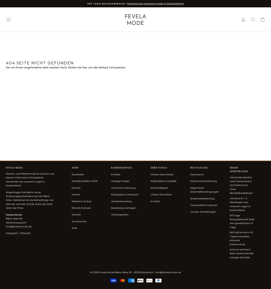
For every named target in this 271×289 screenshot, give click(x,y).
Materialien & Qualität (163, 181)
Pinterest (25, 233)
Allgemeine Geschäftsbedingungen (204, 190)
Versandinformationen (204, 205)
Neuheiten (78, 174)
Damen (76, 188)
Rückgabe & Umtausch (125, 194)
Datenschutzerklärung (203, 181)
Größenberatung (121, 201)
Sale (74, 228)
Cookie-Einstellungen (203, 212)
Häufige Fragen (120, 181)
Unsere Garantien (161, 194)
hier (84, 67)
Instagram (12, 233)
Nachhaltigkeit (159, 188)
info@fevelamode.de (19, 226)
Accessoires (79, 221)
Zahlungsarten (120, 214)
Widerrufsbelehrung (202, 198)
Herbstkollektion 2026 (85, 181)
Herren (76, 194)
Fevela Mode (136, 19)
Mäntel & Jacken (82, 201)
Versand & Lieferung (123, 188)
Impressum (197, 174)
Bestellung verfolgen (123, 208)
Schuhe (76, 214)
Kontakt (115, 174)
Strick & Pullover (81, 208)
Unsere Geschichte (162, 174)
